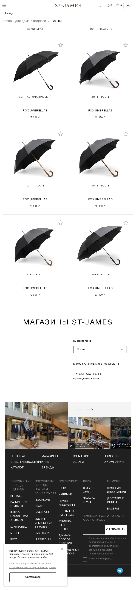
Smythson (42, 533)
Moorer (15, 533)
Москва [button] (81, 350)
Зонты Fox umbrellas (66, 513)
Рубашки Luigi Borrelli (65, 525)
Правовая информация (116, 490)
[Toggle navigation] (2, 5)
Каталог (17, 468)
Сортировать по (101, 29)
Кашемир (65, 495)
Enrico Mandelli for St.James (19, 517)
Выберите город (82, 341)
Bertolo (16, 496)
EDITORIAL (18, 456)
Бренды (47, 468)
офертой (107, 559)
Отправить (116, 529)
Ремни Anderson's (67, 503)
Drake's (40, 506)
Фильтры (37, 29)
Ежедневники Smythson (68, 552)
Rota (13, 540)
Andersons (43, 500)
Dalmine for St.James (18, 504)
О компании (114, 462)
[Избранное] (108, 5)
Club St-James (89, 490)
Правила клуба (89, 500)
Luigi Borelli (19, 527)
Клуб (45, 462)
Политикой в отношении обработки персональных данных (103, 550)
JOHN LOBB (81, 456)
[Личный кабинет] (128, 5)
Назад (9, 13)
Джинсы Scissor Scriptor (65, 540)
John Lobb (42, 513)
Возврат (113, 509)
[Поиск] (99, 5)
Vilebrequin (43, 540)
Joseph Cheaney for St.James (43, 523)
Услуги (78, 462)
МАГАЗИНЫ (49, 456)
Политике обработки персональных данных (32, 568)
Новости (111, 456)
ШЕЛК (62, 488)
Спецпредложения (21, 462)
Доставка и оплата (115, 500)
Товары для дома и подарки (24, 21)
